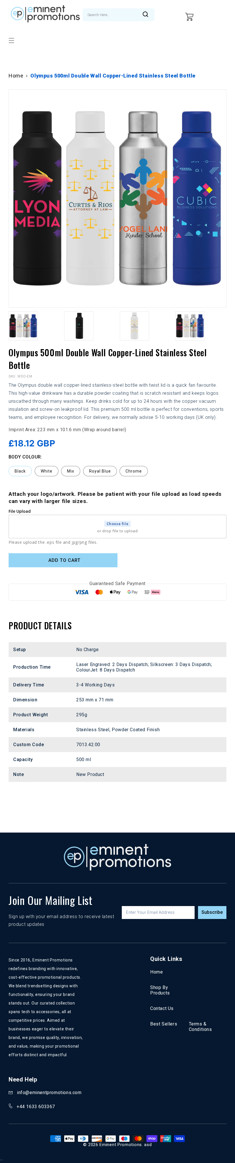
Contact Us (162, 1008)
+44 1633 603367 (36, 1106)
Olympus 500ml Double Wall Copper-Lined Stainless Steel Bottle (112, 76)
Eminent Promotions (120, 1144)
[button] (11, 40)
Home (16, 76)
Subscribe (212, 912)
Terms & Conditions (200, 1026)
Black (20, 471)
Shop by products (160, 990)
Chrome (134, 471)
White (46, 471)
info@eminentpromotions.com (49, 1092)
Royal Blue (100, 471)
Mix (70, 471)
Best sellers (163, 1024)
